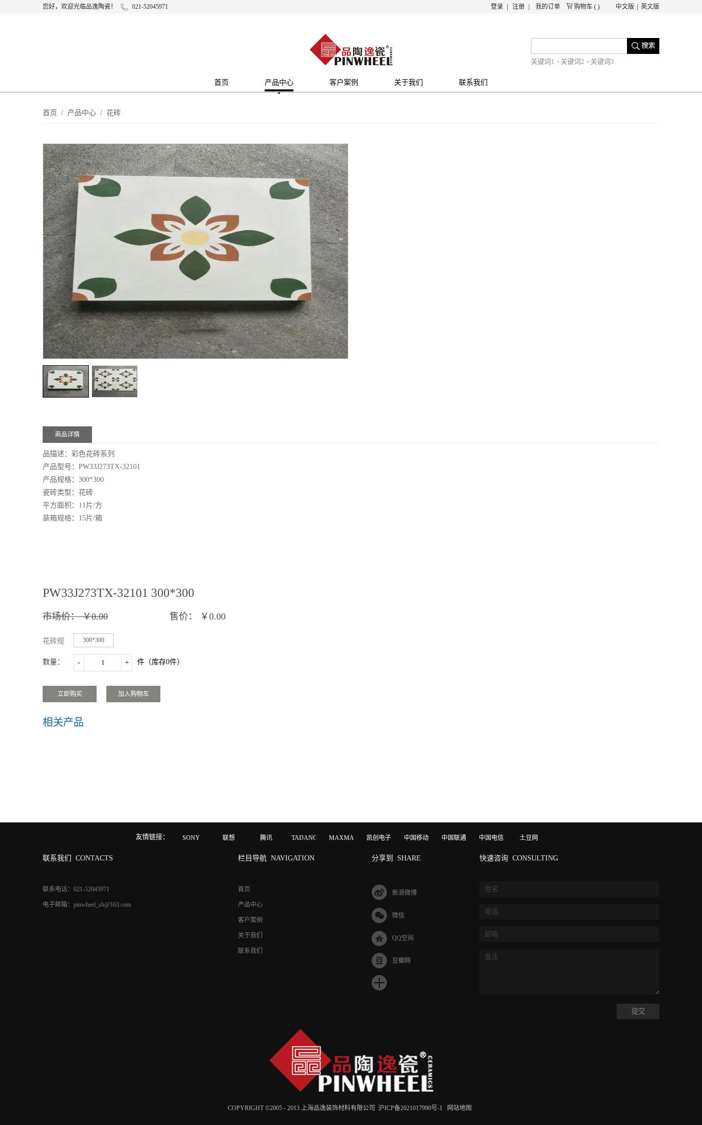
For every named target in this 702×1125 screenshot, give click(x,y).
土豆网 (529, 837)
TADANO (304, 837)
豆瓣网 (401, 960)
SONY (191, 837)
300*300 (93, 640)
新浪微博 (404, 892)
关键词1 (543, 61)
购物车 (583, 6)
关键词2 (572, 61)
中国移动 (416, 837)
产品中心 (81, 113)
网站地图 (458, 1108)
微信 (398, 915)
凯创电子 (378, 837)
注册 (518, 6)
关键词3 (602, 61)
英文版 (650, 6)
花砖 (113, 113)
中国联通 (453, 837)
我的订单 (547, 6)
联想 (229, 837)
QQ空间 (403, 938)
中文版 (625, 6)
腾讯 (266, 837)
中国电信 (491, 837)
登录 (497, 6)
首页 (221, 82)
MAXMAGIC (347, 837)
